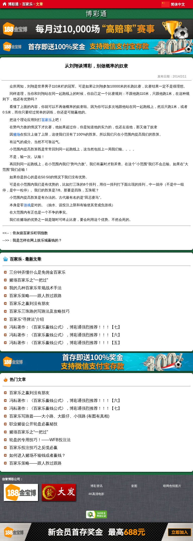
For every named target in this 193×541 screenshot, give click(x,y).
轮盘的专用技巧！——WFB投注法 (40, 440)
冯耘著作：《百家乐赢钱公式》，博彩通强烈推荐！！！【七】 (65, 327)
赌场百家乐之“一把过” (28, 280)
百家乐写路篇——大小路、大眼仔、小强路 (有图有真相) (59, 416)
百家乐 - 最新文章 (25, 259)
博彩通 (13, 4)
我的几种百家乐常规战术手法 (35, 288)
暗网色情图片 (172, 486)
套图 (134, 486)
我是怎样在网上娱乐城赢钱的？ (37, 240)
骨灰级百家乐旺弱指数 (30, 233)
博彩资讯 (96, 486)
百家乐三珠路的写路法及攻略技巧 (39, 311)
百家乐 (27, 4)
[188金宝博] (21, 500)
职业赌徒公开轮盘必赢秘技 (33, 424)
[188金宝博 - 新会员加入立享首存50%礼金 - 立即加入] (96, 370)
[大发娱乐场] (59, 500)
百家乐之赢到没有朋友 (29, 303)
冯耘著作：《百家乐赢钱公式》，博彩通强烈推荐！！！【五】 (65, 343)
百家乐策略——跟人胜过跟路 (35, 296)
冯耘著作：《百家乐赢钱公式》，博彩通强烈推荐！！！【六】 (65, 335)
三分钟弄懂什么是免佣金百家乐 (37, 272)
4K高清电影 (96, 494)
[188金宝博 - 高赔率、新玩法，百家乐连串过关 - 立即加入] (96, 53)
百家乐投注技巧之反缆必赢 (33, 447)
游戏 (27, 205)
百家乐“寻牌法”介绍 (26, 319)
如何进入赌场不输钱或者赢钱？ (37, 455)
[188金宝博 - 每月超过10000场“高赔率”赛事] (96, 37)
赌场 (16, 134)
